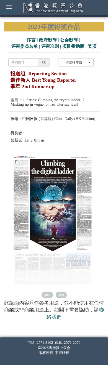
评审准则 (50, 46)
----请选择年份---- (74, 62)
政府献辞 (48, 40)
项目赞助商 (73, 46)
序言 (31, 40)
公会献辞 (69, 40)
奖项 (92, 46)
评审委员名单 (24, 46)
